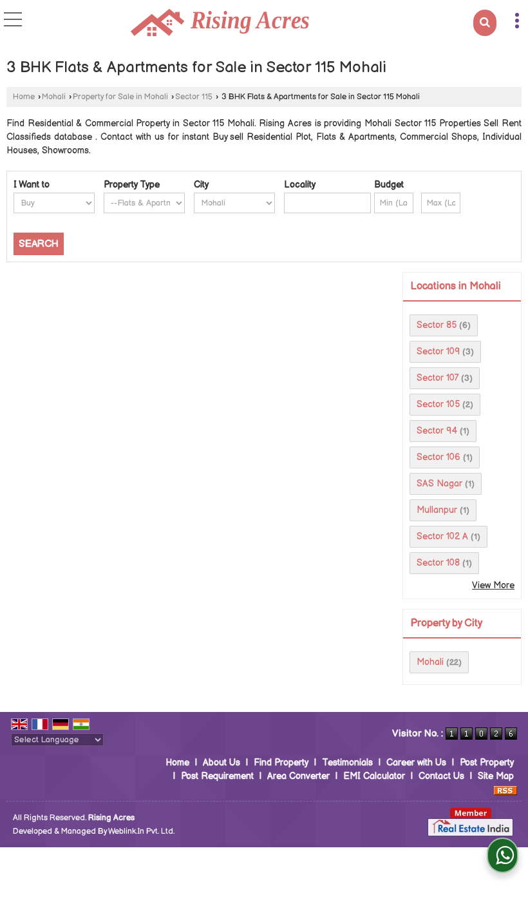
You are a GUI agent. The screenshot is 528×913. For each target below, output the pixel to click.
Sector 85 (437, 325)
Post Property (487, 762)
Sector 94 (437, 430)
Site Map (496, 776)
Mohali (54, 97)
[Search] (484, 23)
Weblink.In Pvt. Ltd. (141, 831)
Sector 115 (193, 97)
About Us (221, 762)
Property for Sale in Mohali (120, 97)
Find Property (281, 762)
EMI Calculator (374, 776)
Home (24, 97)
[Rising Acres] (219, 23)
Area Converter (298, 776)
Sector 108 (438, 562)
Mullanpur (437, 510)
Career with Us (416, 762)
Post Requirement (217, 776)
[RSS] (505, 789)
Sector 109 (438, 351)
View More (493, 585)
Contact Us (441, 776)
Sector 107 (437, 377)
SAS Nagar (439, 483)
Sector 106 (438, 457)
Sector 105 (438, 404)
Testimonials (347, 762)
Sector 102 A (442, 536)
